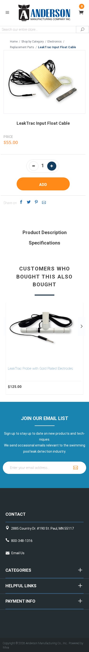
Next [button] (81, 326)
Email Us (17, 553)
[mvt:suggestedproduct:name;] (44, 326)
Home (14, 41)
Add (43, 184)
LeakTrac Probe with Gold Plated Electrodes (40, 368)
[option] (44, 348)
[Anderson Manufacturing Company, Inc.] (44, 13)
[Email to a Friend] (44, 202)
